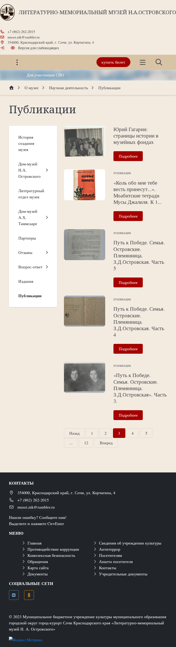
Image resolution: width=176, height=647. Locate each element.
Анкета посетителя (116, 561)
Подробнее (128, 156)
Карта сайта (38, 567)
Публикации (122, 173)
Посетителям (110, 555)
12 (86, 442)
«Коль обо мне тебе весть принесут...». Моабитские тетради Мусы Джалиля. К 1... (137, 192)
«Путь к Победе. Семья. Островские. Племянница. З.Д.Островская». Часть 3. (140, 388)
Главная (34, 543)
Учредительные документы (123, 574)
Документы (38, 574)
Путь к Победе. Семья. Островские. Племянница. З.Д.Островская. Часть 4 (139, 321)
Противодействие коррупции (53, 549)
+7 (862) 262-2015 (21, 31)
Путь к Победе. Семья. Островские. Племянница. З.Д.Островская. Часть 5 (139, 255)
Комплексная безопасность (51, 555)
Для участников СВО (45, 75)
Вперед (106, 442)
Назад (74, 433)
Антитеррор (109, 549)
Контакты (107, 567)
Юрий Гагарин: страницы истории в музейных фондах (135, 135)
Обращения (38, 561)
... (71, 442)
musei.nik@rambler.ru (24, 37)
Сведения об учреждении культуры (130, 543)
